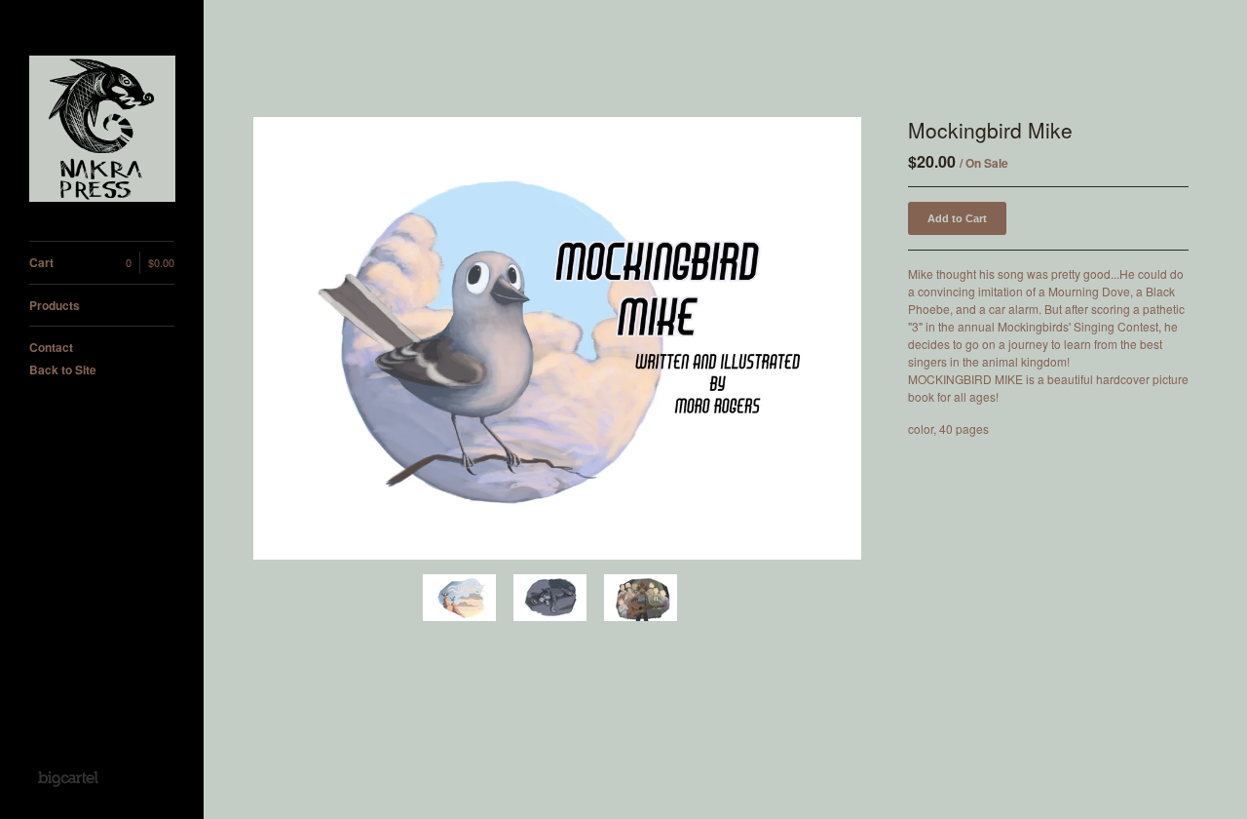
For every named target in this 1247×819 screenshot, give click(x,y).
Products (54, 305)
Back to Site (62, 369)
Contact (51, 347)
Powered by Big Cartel (67, 778)
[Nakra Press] (102, 131)
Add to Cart (957, 218)
